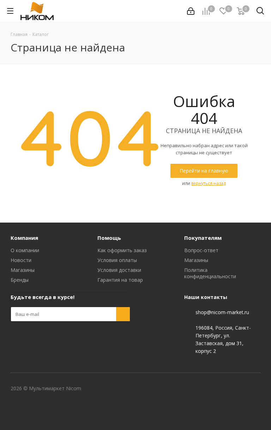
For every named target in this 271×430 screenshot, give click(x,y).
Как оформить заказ (122, 250)
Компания (24, 237)
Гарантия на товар (120, 279)
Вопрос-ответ (201, 250)
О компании (25, 250)
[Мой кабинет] (190, 11)
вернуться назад (208, 183)
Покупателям (203, 237)
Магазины (23, 270)
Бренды (20, 279)
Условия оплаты (117, 260)
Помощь (109, 237)
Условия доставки (119, 270)
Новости (21, 260)
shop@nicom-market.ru (222, 312)
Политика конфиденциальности (210, 273)
